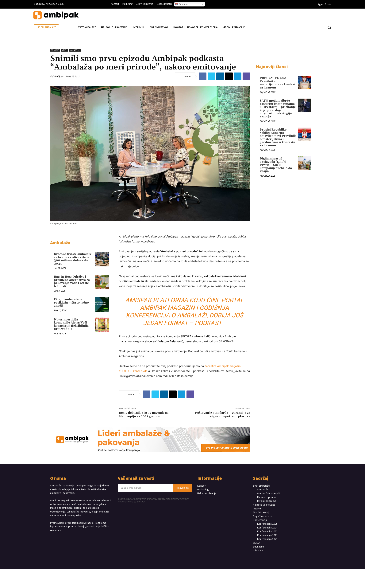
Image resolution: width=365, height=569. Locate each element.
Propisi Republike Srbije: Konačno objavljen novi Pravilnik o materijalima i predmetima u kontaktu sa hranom (278, 137)
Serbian (182, 4)
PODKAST (55, 50)
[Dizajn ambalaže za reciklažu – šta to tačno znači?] (102, 304)
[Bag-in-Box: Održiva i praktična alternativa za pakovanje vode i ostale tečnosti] (102, 282)
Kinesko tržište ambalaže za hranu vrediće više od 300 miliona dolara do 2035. (73, 258)
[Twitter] (211, 76)
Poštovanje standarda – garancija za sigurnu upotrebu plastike (222, 414)
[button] (329, 27)
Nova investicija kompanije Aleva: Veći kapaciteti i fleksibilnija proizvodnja (71, 324)
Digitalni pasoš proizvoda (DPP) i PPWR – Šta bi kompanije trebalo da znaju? (276, 165)
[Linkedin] (264, 5)
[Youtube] (270, 5)
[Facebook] (253, 5)
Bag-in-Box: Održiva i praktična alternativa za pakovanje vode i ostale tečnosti (72, 281)
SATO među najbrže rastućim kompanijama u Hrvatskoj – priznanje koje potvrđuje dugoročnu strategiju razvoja (278, 108)
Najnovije (75, 50)
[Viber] (246, 76)
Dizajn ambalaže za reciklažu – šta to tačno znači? (71, 303)
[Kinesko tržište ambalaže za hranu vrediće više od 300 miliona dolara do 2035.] (102, 259)
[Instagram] (258, 5)
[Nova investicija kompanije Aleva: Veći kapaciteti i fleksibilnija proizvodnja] (102, 324)
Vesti (64, 50)
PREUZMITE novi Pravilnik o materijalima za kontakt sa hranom (277, 82)
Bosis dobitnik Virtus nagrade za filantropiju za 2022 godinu (143, 414)
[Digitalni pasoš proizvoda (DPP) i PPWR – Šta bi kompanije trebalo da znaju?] (304, 163)
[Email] (229, 76)
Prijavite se (182, 487)
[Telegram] (237, 76)
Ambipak (58, 76)
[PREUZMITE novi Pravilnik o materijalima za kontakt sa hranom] (304, 82)
